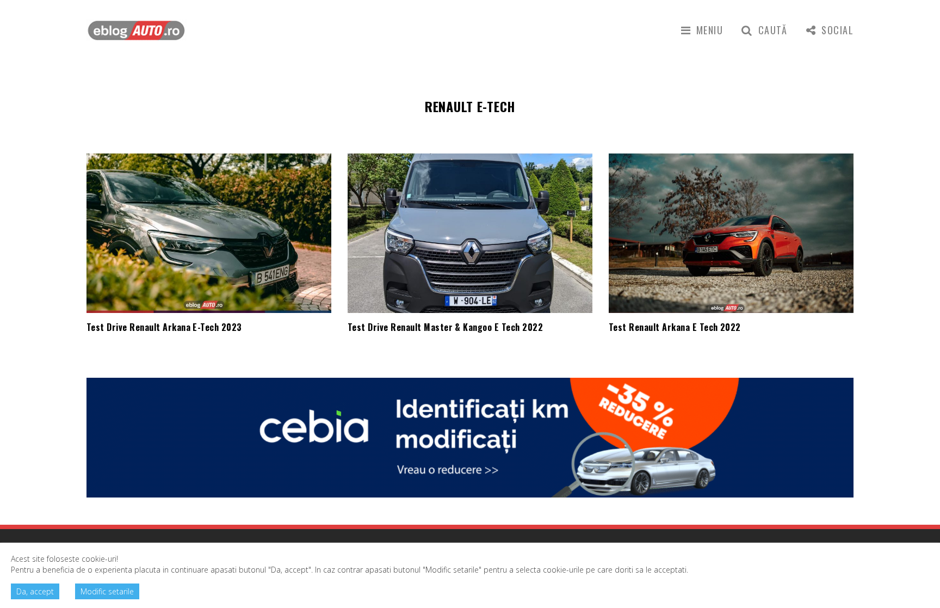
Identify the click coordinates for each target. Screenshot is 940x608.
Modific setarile (107, 591)
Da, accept (35, 591)
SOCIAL (837, 30)
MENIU (709, 30)
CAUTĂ (773, 30)
